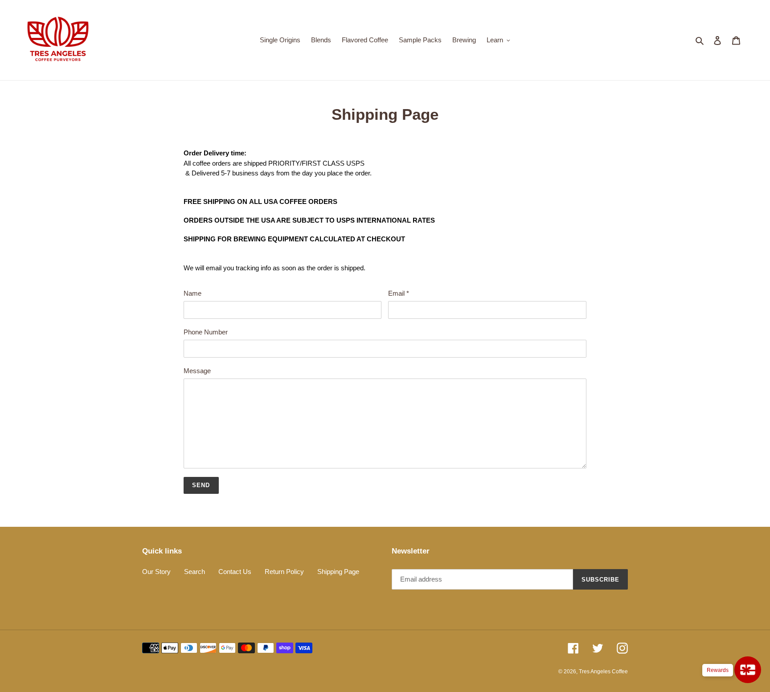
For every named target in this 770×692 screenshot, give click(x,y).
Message (197, 370)
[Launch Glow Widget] (747, 669)
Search (194, 571)
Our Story (156, 571)
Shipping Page (338, 571)
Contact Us (234, 571)
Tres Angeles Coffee (603, 671)
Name (192, 293)
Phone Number (206, 332)
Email (398, 293)
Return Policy (284, 571)
